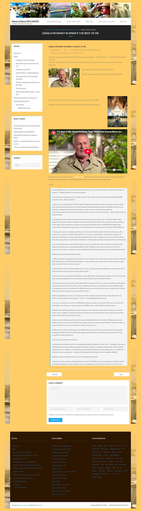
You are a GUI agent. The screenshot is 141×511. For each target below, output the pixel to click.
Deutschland (104, 449)
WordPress (39, 505)
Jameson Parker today (59, 475)
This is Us (110, 471)
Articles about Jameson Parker (61, 449)
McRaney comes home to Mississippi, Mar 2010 (28, 83)
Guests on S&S (56, 468)
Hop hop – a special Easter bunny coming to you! (27, 142)
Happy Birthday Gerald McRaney (24, 131)
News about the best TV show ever (25, 98)
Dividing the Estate (115, 449)
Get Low (105, 455)
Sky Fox (119, 468)
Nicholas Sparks (67, 53)
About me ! (17, 53)
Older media (55, 481)
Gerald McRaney (97, 455)
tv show (125, 471)
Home (45, 29)
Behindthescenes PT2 (23, 69)
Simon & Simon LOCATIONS (61, 491)
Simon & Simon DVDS (58, 488)
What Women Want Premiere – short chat (28, 93)
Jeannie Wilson (96, 461)
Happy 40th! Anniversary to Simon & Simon (25, 136)
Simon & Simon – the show (60, 484)
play (116, 464)
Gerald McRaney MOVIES (56, 29)
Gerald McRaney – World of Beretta (27, 73)
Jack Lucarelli (119, 458)
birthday (100, 446)
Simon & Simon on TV (58, 494)
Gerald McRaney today (72, 29)
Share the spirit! (21, 88)
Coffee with (119, 446)
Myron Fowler (109, 464)
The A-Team (102, 471)
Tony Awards (118, 471)
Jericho (104, 461)
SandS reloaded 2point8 (21, 101)
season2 (94, 468)
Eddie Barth (106, 452)
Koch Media (119, 461)
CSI (125, 446)
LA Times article (78, 177)
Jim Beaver (111, 461)
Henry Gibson (109, 458)
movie (60, 53)
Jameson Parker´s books (59, 478)
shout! (114, 468)
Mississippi (95, 464)
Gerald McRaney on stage (60, 455)
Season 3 (101, 468)
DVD (99, 452)
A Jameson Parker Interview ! (25, 60)
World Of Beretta (97, 477)
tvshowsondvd (96, 474)
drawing (94, 452)
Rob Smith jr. (122, 464)
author (94, 446)
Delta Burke (53, 53)
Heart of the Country (98, 458)
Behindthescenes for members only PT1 (27, 64)
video (118, 474)
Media (16, 56)
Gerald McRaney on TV (59, 459)
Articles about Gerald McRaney (61, 446)
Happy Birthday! (114, 455)
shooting (108, 468)
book (105, 446)
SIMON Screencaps (24, 108)
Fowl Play (119, 452)
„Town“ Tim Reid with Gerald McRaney (26, 147)
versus (113, 474)
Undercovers (105, 474)
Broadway (111, 446)
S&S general (20, 104)
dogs (123, 449)
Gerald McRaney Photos (59, 462)
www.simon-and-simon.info (118, 505)
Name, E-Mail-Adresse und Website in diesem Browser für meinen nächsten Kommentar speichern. (82, 415)
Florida (113, 452)
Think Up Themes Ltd (23, 505)
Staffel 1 (94, 471)
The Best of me (77, 53)
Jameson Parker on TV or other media (64, 472)
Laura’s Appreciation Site (99, 505)
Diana (65, 50)
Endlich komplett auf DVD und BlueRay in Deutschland (27, 127)
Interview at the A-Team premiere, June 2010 (27, 77)
